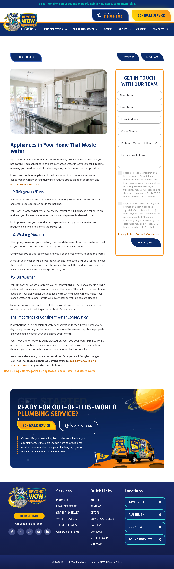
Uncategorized (31, 371)
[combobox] (139, 143)
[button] (145, 502)
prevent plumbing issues (24, 184)
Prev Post (128, 57)
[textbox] (137, 143)
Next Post (152, 57)
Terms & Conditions (147, 234)
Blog (16, 371)
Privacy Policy (126, 234)
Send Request (146, 242)
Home (7, 371)
